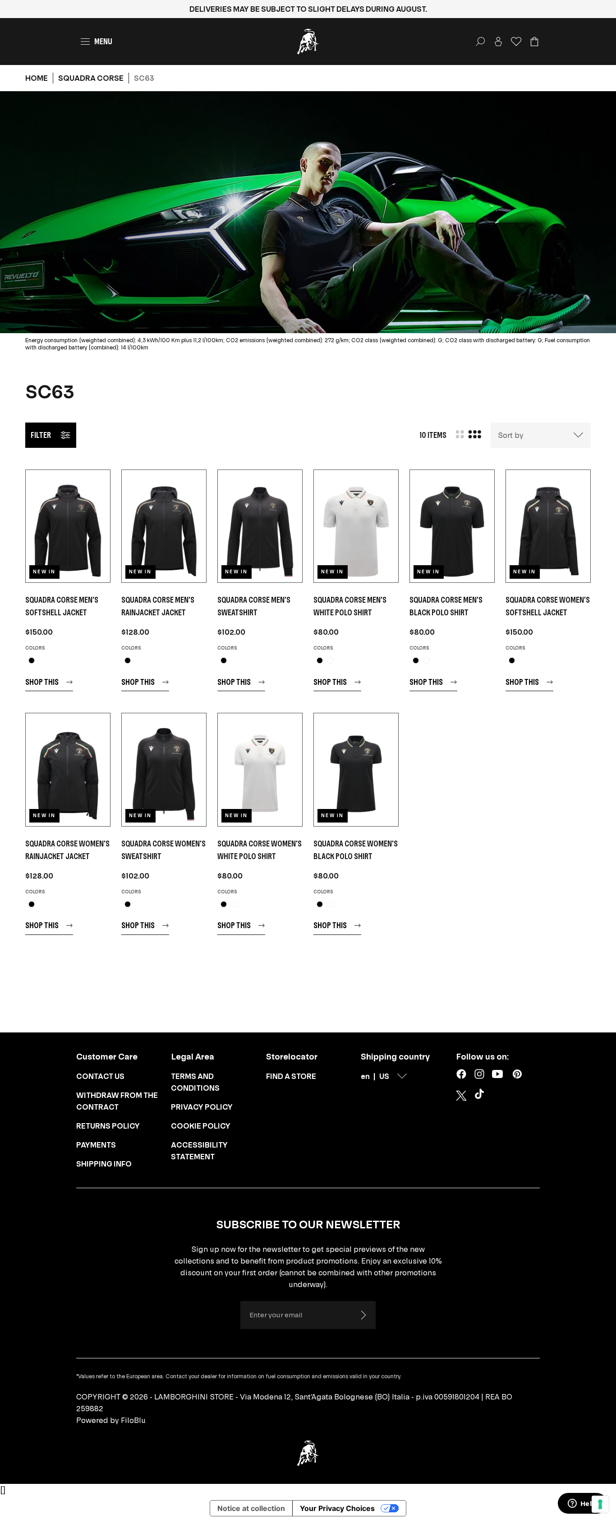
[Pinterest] (517, 1074)
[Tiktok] (481, 1095)
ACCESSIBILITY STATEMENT (199, 1151)
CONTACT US (100, 1076)
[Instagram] (479, 1074)
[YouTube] (497, 1074)
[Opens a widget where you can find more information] (582, 1504)
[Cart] (534, 41)
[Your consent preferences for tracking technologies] (600, 1504)
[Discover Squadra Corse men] (68, 526)
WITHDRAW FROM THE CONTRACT (117, 1101)
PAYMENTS (96, 1145)
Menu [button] (103, 41)
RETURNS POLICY (108, 1126)
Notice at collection (251, 1508)
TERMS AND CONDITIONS (195, 1082)
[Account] (498, 41)
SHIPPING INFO (104, 1164)
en (365, 1076)
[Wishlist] (516, 41)
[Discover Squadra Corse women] (548, 526)
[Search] (480, 41)
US (384, 1076)
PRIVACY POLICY (202, 1107)
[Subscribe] (363, 1315)
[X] (461, 1095)
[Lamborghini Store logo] (308, 41)
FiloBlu (133, 1420)
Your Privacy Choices (337, 1508)
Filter (41, 435)
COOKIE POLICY (200, 1126)
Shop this (42, 682)
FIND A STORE (291, 1076)
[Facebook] (461, 1074)
